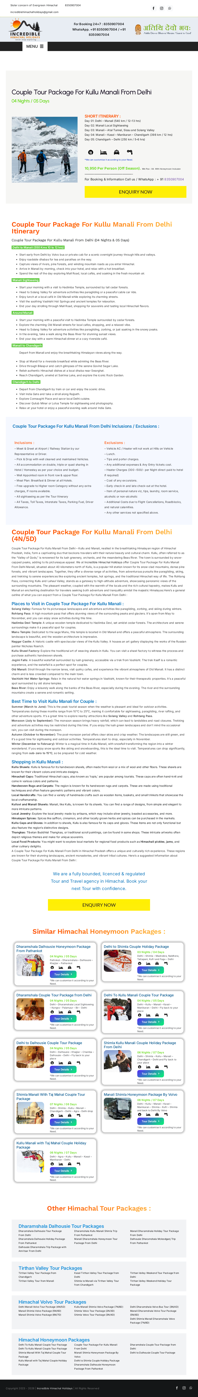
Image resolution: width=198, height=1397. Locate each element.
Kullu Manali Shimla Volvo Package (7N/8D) (98, 1306)
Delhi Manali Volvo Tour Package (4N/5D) (42, 1306)
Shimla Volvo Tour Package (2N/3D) (94, 1310)
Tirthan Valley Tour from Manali (36, 1280)
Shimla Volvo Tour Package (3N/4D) (94, 1314)
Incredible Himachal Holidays (103, 562)
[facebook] (154, 8)
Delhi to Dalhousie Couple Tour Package (152, 1352)
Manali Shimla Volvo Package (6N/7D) (40, 1314)
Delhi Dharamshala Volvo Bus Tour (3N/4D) (154, 1306)
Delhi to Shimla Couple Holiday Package (96, 1360)
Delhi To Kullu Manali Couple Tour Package (43, 1344)
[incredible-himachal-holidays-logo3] (25, 19)
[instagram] (162, 8)
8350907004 (174, 179)
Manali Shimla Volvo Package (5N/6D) (40, 1310)
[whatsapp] (170, 8)
